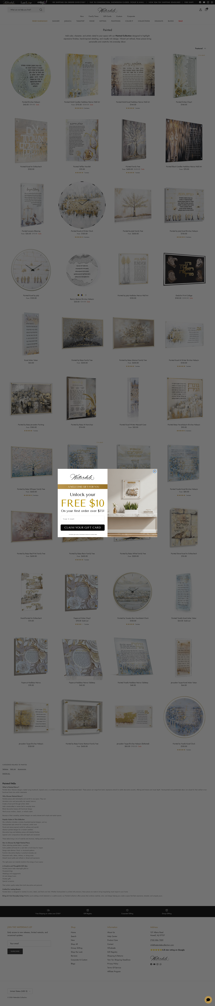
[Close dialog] (154, 471)
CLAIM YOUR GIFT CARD (82, 527)
